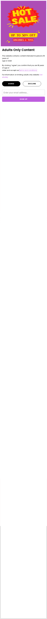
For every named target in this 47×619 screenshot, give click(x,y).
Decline (32, 84)
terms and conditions (28, 70)
